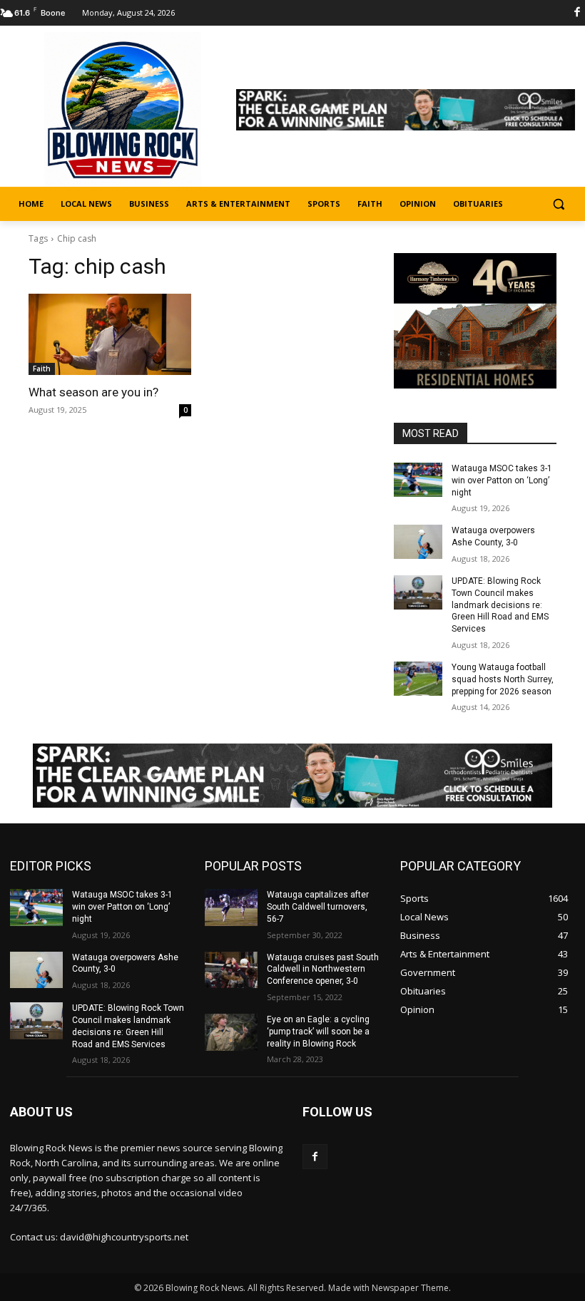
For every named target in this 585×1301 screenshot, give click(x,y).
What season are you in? (93, 392)
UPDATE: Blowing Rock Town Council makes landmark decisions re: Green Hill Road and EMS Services (500, 605)
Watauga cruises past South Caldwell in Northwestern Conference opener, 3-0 (323, 969)
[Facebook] (314, 1156)
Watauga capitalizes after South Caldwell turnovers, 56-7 (318, 907)
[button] (558, 204)
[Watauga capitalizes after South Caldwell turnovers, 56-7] (231, 907)
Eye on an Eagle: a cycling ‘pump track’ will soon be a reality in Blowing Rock (318, 1031)
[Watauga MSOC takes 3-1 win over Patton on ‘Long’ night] (418, 480)
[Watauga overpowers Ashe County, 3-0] (418, 542)
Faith (42, 369)
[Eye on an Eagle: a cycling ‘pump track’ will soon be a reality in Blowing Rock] (231, 1032)
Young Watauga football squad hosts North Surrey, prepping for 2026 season (503, 679)
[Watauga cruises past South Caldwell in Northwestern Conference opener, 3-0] (231, 970)
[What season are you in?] (110, 334)
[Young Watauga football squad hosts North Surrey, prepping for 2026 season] (418, 679)
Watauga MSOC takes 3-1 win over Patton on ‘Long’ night (502, 480)
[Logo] (123, 110)
